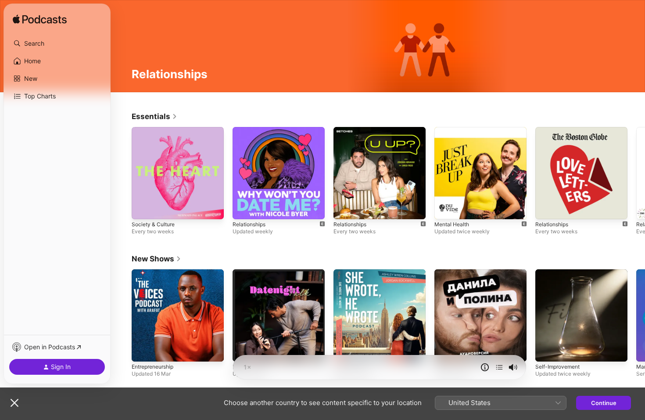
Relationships (251, 130)
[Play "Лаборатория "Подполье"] (546, 350)
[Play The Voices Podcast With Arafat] (142, 350)
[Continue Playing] (499, 367)
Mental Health (453, 130)
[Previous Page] (123, 173)
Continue (603, 402)
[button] (57, 43)
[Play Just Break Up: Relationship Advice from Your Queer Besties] (445, 208)
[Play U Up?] (344, 208)
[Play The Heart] (142, 208)
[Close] (14, 403)
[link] (154, 116)
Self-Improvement (559, 272)
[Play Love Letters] (546, 208)
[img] (40, 19)
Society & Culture (155, 130)
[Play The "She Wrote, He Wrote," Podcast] (344, 350)
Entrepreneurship (156, 272)
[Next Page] (636, 173)
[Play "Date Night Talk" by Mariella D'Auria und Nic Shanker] (243, 350)
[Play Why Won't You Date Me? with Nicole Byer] (243, 208)
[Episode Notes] (485, 367)
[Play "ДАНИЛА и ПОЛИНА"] (445, 350)
